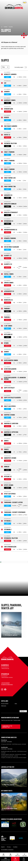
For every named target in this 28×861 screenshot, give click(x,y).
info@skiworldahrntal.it (7, 684)
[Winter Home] (1, 27)
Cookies (15, 847)
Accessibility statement (7, 849)
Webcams (3, 705)
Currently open (19, 67)
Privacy (9, 847)
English (22, 711)
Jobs (16, 703)
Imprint (3, 847)
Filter (3, 67)
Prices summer (4, 703)
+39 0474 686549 (5, 682)
